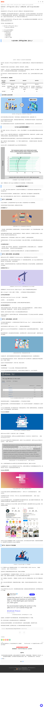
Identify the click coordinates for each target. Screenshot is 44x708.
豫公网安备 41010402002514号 (22, 668)
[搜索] (38, 2)
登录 (23, 661)
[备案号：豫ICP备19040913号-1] (30, 667)
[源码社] (2, 1)
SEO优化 (8, 4)
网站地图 (23, 667)
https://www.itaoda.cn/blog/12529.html (13, 628)
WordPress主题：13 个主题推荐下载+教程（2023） (33, 643)
